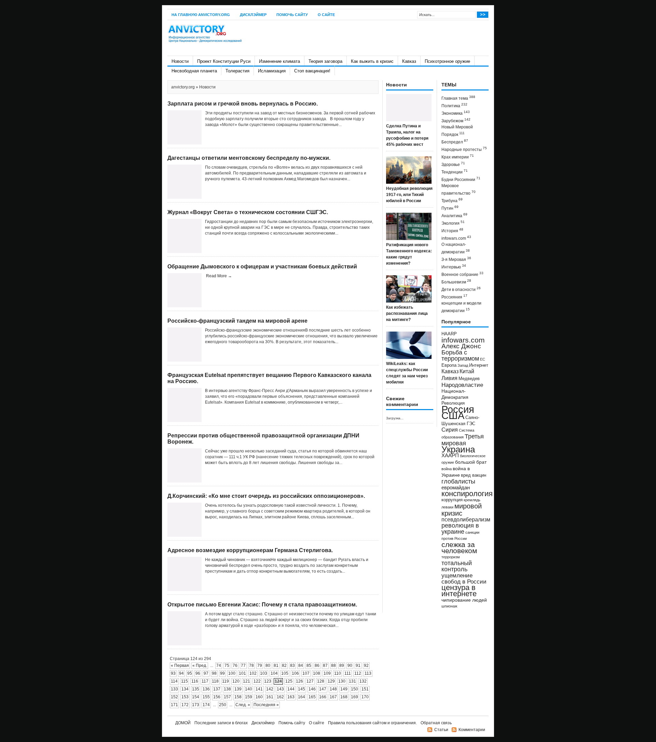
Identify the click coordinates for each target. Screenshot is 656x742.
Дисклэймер (253, 15)
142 (269, 689)
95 (189, 673)
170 (365, 697)
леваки (447, 507)
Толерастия (237, 70)
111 (347, 673)
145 (301, 689)
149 (343, 689)
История (452, 230)
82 (284, 665)
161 (269, 697)
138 (227, 689)
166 (322, 697)
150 (354, 689)
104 (274, 673)
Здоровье (453, 164)
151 (365, 689)
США (452, 415)
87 (325, 665)
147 (322, 689)
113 (368, 673)
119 (225, 681)
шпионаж (449, 606)
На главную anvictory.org (201, 15)
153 (185, 697)
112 (357, 673)
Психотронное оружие (447, 61)
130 (341, 681)
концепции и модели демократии (461, 307)
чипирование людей (464, 600)
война (446, 469)
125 (288, 681)
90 (349, 665)
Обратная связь (436, 722)
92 (366, 665)
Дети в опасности (461, 289)
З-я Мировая (456, 259)
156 (216, 697)
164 (301, 697)
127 (310, 681)
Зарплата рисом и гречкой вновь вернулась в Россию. (242, 104)
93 (173, 673)
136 (206, 689)
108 (316, 673)
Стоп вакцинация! (312, 70)
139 (238, 689)
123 (267, 681)
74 (218, 665)
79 (259, 665)
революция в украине (460, 528)
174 (206, 704)
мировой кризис (461, 509)
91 (358, 665)
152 (174, 697)
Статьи (441, 729)
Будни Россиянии (460, 179)
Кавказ (409, 61)
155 (206, 697)
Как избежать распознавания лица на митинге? (407, 313)
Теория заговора (325, 61)
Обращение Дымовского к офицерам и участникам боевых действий (262, 266)
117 (205, 681)
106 (295, 673)
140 (248, 689)
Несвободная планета (194, 70)
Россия (457, 409)
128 (320, 681)
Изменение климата (279, 61)
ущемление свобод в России (464, 578)
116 (194, 681)
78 (251, 665)
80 (267, 665)
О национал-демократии (455, 248)
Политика (454, 105)
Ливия (449, 378)
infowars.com (456, 238)
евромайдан (455, 487)
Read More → (219, 276)
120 (236, 681)
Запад (462, 365)
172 (185, 704)
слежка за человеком (459, 548)
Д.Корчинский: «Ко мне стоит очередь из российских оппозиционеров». (266, 496)
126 (299, 681)
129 (331, 681)
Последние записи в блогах (221, 722)
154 (195, 697)
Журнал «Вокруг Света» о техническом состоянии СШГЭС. (247, 212)
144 (291, 689)
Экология (453, 223)
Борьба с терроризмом (460, 355)
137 (216, 689)
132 (363, 681)
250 (222, 704)
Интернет (478, 365)
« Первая (180, 665)
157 (227, 697)
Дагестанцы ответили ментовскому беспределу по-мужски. (248, 158)
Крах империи (457, 156)
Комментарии (472, 729)
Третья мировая (462, 440)
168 (343, 697)
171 (174, 704)
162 (280, 697)
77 (243, 665)
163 (291, 697)
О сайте (326, 15)
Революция (453, 403)
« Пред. (199, 665)
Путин (450, 208)
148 (333, 689)
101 (242, 673)
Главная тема (458, 98)
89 (341, 665)
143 (280, 689)
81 (276, 665)
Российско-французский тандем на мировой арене (237, 321)
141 (259, 689)
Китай (467, 371)
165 (312, 697)
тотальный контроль (456, 566)
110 (337, 673)
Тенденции (454, 171)
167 (333, 697)
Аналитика (454, 215)
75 (226, 665)
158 (238, 697)
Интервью (453, 266)
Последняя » (266, 704)
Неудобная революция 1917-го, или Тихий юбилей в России (409, 194)
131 (352, 681)
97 (206, 673)
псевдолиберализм (465, 519)
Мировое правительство (458, 189)
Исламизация (272, 70)
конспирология (467, 493)
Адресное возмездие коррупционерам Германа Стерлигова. (250, 550)
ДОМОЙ (183, 722)
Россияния (454, 296)
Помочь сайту (292, 15)
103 (263, 673)
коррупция (452, 500)
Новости (180, 61)
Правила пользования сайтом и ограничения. (372, 722)
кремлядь (472, 500)
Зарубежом (455, 120)
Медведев (469, 378)
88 (333, 665)
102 (253, 673)
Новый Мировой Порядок (457, 131)
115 (184, 681)
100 (231, 673)
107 (306, 673)
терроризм (450, 557)
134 (185, 689)
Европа (448, 365)
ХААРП (450, 455)
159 (248, 697)
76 (235, 665)
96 (197, 673)
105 (284, 673)
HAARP (449, 334)
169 (354, 697)
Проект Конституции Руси (223, 61)
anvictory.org (183, 87)
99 (222, 673)
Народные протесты (464, 149)
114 (174, 681)
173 (195, 704)
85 (308, 665)
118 (215, 681)
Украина (458, 449)
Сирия (449, 430)
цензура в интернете (459, 590)
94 (181, 673)
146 (312, 689)
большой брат (471, 462)
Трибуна (452, 200)
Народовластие (462, 384)
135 (195, 689)
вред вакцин (473, 475)
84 (300, 665)
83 (292, 665)
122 (257, 681)
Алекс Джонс (461, 346)
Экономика (455, 113)
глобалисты (458, 481)
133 (174, 689)
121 (246, 681)
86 (317, 665)
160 (259, 697)
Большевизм (456, 281)
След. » (242, 704)
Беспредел (454, 141)
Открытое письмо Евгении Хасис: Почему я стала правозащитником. (262, 604)
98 (214, 673)
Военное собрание (462, 274)
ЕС (482, 359)
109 (327, 673)
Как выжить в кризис (372, 61)
